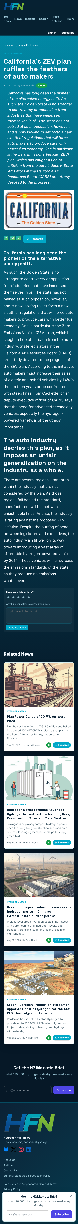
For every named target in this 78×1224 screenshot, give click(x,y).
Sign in (52, 32)
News (18, 18)
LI (18, 238)
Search (43, 18)
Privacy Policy (12, 1189)
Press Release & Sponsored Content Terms (30, 1184)
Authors (9, 1165)
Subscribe (67, 32)
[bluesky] (6, 1149)
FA (6, 238)
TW (12, 238)
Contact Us (11, 1170)
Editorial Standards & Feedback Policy (27, 1175)
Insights (30, 18)
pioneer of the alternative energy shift (32, 261)
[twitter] (13, 1149)
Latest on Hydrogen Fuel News (21, 45)
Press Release (57, 19)
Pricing (70, 18)
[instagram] (21, 1149)
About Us (9, 1159)
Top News (7, 19)
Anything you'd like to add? (28, 604)
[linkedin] (28, 1149)
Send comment (17, 627)
